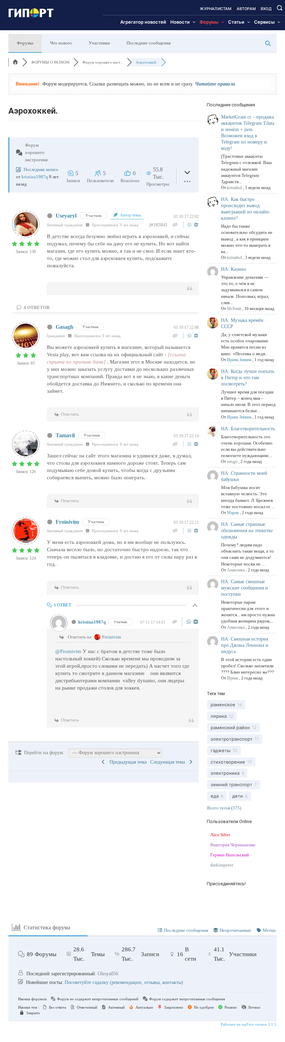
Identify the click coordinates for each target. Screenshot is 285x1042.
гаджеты (220, 750)
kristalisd (234, 187)
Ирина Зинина (239, 359)
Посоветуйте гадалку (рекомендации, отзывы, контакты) (124, 982)
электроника (225, 773)
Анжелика (236, 570)
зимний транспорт (231, 784)
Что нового (61, 43)
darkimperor (221, 865)
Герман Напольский (229, 854)
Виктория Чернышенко (232, 844)
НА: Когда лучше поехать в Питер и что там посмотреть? (247, 377)
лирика (219, 716)
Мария (233, 512)
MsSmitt (234, 308)
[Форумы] (15, 62)
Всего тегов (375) (224, 808)
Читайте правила (215, 84)
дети (237, 796)
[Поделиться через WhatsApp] (190, 224)
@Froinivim (68, 651)
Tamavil (65, 435)
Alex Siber (220, 834)
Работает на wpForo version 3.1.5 (248, 1024)
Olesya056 (108, 973)
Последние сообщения (149, 43)
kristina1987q (35, 176)
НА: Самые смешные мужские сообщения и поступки (244, 588)
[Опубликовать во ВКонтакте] (196, 224)
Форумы (25, 43)
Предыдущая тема (127, 762)
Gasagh (64, 327)
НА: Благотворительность (248, 428)
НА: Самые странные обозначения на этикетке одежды (247, 530)
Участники (99, 43)
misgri (232, 461)
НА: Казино (233, 269)
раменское (223, 704)
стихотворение (228, 762)
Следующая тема (169, 762)
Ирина (232, 678)
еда (215, 796)
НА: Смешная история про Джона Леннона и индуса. (244, 645)
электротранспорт (232, 739)
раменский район (230, 727)
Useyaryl (66, 216)
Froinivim (67, 522)
